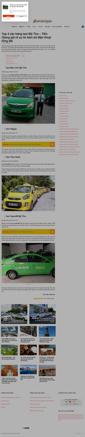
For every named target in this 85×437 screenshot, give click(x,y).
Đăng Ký (9, 16)
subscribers (8, 18)
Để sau (21, 16)
